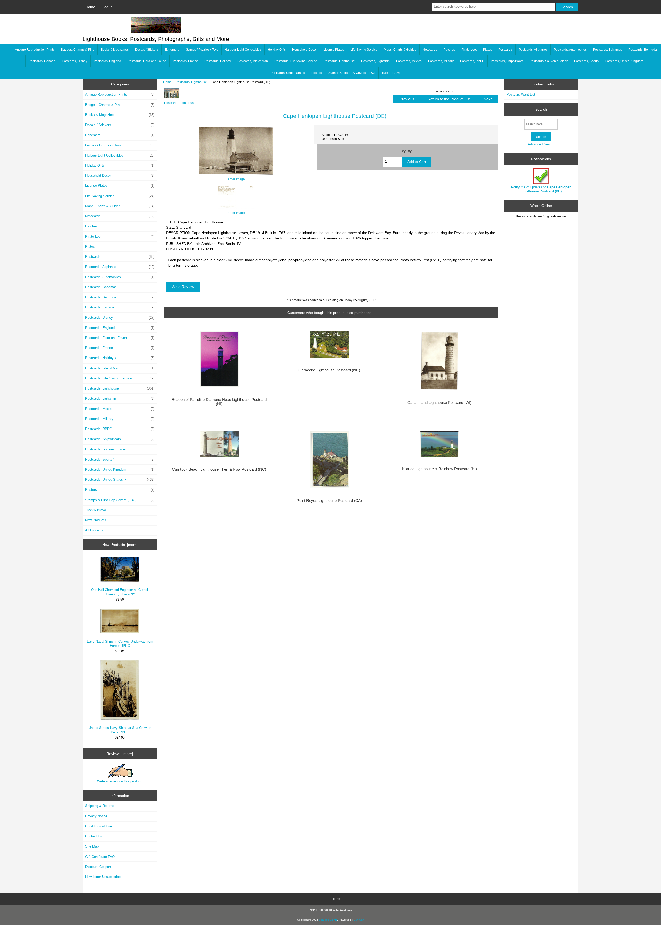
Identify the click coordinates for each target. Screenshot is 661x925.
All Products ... (96, 530)
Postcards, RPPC (472, 61)
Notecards (430, 49)
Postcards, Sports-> (119, 459)
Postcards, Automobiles (570, 49)
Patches (449, 49)
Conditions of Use (98, 826)
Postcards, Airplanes (533, 49)
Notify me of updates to (541, 189)
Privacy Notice (96, 816)
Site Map (92, 846)
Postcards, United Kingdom (624, 61)
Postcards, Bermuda (642, 49)
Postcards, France (185, 61)
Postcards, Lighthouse (191, 82)
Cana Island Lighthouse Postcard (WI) (439, 403)
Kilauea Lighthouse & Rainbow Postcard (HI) (439, 469)
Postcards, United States (288, 73)
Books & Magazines (115, 49)
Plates (487, 49)
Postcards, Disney (74, 61)
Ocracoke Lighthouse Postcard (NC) (329, 370)
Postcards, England (107, 61)
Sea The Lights (328, 919)
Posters (316, 73)
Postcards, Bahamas (607, 49)
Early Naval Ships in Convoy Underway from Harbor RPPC (120, 644)
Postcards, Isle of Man (252, 61)
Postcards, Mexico (409, 61)
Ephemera (172, 49)
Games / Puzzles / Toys (202, 49)
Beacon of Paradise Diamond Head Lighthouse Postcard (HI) (219, 402)
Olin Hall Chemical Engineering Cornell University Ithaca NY (120, 592)
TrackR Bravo (391, 73)
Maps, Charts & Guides (400, 49)
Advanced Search (541, 144)
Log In (107, 7)
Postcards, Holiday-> (119, 358)
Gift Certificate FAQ (100, 857)
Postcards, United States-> (119, 479)
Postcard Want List (521, 94)
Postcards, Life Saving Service (295, 61)
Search (541, 109)
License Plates (333, 49)
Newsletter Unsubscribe (103, 877)
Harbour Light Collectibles (243, 49)
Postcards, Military (441, 61)
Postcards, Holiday (217, 61)
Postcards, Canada (42, 61)
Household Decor (304, 49)
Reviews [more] (120, 754)
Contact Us (93, 836)
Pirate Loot (469, 49)
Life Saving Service (363, 49)
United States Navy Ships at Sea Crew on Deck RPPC (120, 730)
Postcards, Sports (586, 61)
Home (90, 7)
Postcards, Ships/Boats (507, 61)
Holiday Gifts (277, 49)
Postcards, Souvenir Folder (549, 61)
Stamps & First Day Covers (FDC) (351, 73)
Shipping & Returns (99, 806)
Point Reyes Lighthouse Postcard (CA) (329, 501)
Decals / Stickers (146, 49)
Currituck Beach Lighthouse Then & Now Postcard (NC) (219, 469)
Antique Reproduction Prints (34, 49)
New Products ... (97, 520)
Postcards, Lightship (375, 61)
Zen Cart (359, 919)
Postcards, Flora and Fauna (147, 61)
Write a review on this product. (120, 781)
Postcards (505, 49)
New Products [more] (120, 544)
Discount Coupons (99, 867)
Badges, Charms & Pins (77, 49)
